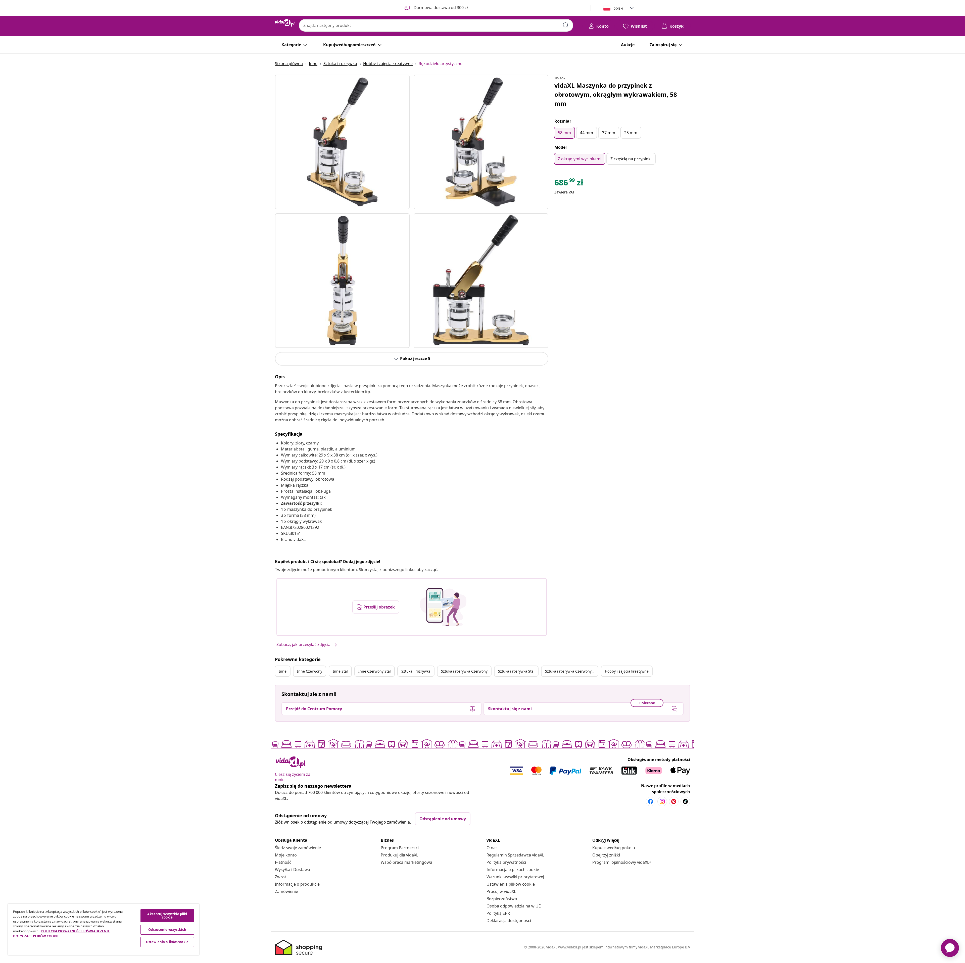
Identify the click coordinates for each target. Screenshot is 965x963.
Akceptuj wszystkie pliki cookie (167, 916)
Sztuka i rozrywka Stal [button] (516, 671)
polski (618, 8)
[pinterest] (673, 801)
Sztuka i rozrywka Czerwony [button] (464, 671)
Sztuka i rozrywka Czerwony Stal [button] (571, 671)
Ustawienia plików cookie (511, 884)
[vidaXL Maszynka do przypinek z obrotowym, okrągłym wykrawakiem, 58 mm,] (342, 142)
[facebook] (650, 801)
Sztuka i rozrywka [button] (415, 671)
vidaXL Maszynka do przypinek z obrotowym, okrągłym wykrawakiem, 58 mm (615, 94)
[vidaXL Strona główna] (285, 23)
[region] (103, 929)
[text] (568, 184)
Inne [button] (282, 671)
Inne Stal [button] (340, 671)
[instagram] (662, 801)
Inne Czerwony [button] (309, 671)
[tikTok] (685, 801)
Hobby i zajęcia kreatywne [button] (627, 671)
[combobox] (436, 25)
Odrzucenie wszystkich (167, 929)
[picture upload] (443, 607)
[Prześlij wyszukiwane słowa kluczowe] (566, 25)
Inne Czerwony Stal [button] (374, 671)
